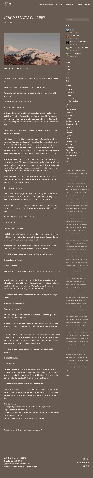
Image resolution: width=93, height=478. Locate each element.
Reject (75, 211)
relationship (68, 325)
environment (80, 252)
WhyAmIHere (71, 230)
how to (12, 430)
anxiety (78, 237)
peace (67, 313)
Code (16, 430)
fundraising (80, 259)
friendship (67, 259)
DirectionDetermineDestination (77, 179)
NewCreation (82, 205)
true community (81, 351)
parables (67, 309)
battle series (82, 237)
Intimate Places (70, 115)
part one (74, 309)
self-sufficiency (68, 335)
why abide (72, 363)
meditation (67, 294)
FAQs (87, 4)
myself (87, 297)
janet (75, 284)
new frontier (68, 300)
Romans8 (78, 214)
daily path (85, 249)
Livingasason (79, 202)
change (80, 243)
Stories (68, 138)
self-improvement (84, 332)
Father (73, 186)
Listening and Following (72, 121)
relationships (84, 322)
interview (71, 284)
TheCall (74, 221)
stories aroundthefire (73, 338)
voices (83, 354)
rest (66, 328)
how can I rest (74, 275)
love (74, 290)
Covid (80, 176)
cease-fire (72, 243)
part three (79, 309)
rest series (84, 325)
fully (76, 259)
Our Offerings (46, 4)
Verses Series (70, 147)
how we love (74, 278)
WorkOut (79, 230)
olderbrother (79, 303)
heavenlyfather (74, 271)
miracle (79, 294)
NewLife (86, 205)
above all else (83, 233)
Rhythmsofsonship (69, 214)
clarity (79, 246)
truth (67, 354)
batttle (74, 240)
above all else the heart (76, 233)
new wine (72, 300)
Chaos (67, 176)
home (85, 271)
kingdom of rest (68, 287)
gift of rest (85, 259)
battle (71, 240)
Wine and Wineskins (71, 156)
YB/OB (67, 159)
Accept (69, 170)
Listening (67, 202)
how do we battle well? (82, 275)
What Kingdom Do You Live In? (74, 153)
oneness (69, 306)
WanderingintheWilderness (74, 227)
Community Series (71, 98)
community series (84, 246)
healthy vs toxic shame (80, 265)
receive (70, 319)
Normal (75, 208)
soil (80, 335)
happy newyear (68, 265)
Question (71, 211)
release (80, 325)
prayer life (80, 313)
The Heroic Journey (71, 141)
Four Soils (68, 104)
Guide (84, 186)
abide (67, 233)
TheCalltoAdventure (69, 221)
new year (76, 300)
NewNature (67, 208)
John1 (84, 195)
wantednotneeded (69, 357)
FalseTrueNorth (68, 186)
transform (76, 351)
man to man (81, 290)
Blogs (59, 4)
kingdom (80, 287)
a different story (84, 230)
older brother (73, 303)
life (19, 430)
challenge (76, 243)
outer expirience (75, 306)
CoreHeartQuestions (74, 176)
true (85, 351)
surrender (75, 341)
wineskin (67, 366)
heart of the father (75, 268)
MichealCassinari (72, 205)
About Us (70, 4)
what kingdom (82, 360)
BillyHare (78, 173)
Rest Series (69, 130)
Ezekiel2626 (83, 183)
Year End (68, 161)
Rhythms (68, 136)
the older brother (85, 341)
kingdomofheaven (75, 287)
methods (71, 294)
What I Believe (70, 150)
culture (77, 249)
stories (79, 338)
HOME (67, 189)
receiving (79, 319)
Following (76, 186)
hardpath (73, 265)
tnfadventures (68, 351)
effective (75, 252)
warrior (74, 357)
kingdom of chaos (83, 284)
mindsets (75, 294)
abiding (70, 233)
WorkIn (75, 230)
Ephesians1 (73, 183)
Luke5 (84, 202)
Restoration (69, 133)
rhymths (69, 328)
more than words (84, 294)
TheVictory (79, 224)
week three (82, 357)
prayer (67, 316)
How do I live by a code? (34, 430)
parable (71, 309)
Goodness (81, 186)
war (76, 357)
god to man (78, 262)
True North (69, 144)
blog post (77, 240)
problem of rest (71, 316)
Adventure (69, 90)
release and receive (74, 325)
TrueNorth (67, 227)
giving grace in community (70, 262)
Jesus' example (75, 195)
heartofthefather (82, 268)
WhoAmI (67, 230)
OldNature (79, 208)
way (78, 357)
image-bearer (76, 281)
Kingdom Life (69, 118)
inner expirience (82, 281)
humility (71, 281)
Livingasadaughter (73, 202)
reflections (79, 322)
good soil (82, 262)
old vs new (86, 300)
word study (71, 366)
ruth (71, 332)
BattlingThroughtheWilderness (71, 173)
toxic (72, 351)
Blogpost (82, 173)
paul (86, 309)
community (67, 249)
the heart (79, 341)
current (80, 249)
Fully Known (69, 107)
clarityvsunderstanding (73, 246)
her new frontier (80, 271)
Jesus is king (79, 192)
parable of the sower (82, 306)
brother (84, 240)
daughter (67, 252)
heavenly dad (68, 271)
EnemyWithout (68, 183)
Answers (83, 170)
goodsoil (86, 262)
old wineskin (68, 303)
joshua (78, 284)
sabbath (74, 332)
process (76, 316)
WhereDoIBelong (83, 227)
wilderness (85, 363)
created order (72, 249)
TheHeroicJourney (69, 224)
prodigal (85, 316)
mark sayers (86, 290)
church (67, 246)
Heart (70, 189)
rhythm (85, 328)
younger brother (77, 366)
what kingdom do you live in (74, 360)
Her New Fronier (74, 189)
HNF (87, 186)
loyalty (77, 290)
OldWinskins (84, 208)
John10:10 (80, 195)
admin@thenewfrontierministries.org (19, 464)
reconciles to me (85, 319)
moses (67, 297)
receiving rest (74, 319)
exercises (84, 252)
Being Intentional (71, 92)
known (84, 287)
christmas (84, 243)
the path (72, 344)
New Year (68, 127)
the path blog (68, 344)
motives (70, 297)
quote (67, 319)
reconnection (74, 322)
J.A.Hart (75, 192)
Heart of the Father (71, 110)
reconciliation (68, 322)
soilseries (77, 335)
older (83, 303)
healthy (69, 268)
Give (80, 4)
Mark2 (87, 202)
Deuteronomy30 (68, 179)
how (78, 278)
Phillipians (67, 211)
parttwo (83, 309)
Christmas (69, 95)
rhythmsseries (80, 328)
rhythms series (74, 328)
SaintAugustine (83, 214)
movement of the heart (76, 297)
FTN (86, 183)
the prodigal (84, 344)
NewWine (71, 208)
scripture (78, 332)
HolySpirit (79, 189)
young (67, 370)
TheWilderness (84, 224)
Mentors (67, 205)
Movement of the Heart (72, 124)
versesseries (79, 354)
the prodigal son (78, 344)
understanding (70, 354)
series (73, 335)
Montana (77, 205)
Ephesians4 (78, 183)
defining (71, 252)
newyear (80, 300)
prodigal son (81, 316)
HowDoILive (71, 192)
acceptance (68, 237)
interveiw (67, 284)
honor (70, 275)
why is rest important (79, 363)
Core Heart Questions (72, 101)
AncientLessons (78, 170)
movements (83, 297)
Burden (86, 173)
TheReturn (74, 224)
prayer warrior (85, 313)
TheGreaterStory (80, 221)
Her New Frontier (71, 113)
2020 (66, 170)
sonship (83, 335)
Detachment (84, 176)
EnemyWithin (86, 179)
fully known (72, 259)
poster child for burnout (73, 313)
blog (25, 430)
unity (75, 354)
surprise (82, 338)
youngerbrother (83, 366)
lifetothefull (68, 290)
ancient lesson (73, 237)
